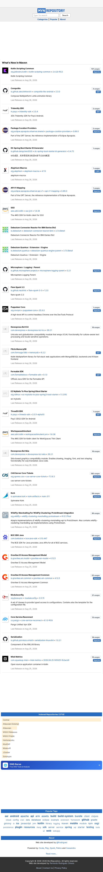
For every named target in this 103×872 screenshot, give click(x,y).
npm (90, 823)
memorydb (34, 352)
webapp (56, 831)
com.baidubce (17, 538)
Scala (41, 848)
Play (47, 848)
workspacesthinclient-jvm (36, 434)
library (49, 823)
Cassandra (71, 848)
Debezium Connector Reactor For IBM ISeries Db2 (33, 227)
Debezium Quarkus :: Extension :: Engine (29, 247)
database (36, 819)
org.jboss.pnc (17, 598)
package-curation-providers (58, 131)
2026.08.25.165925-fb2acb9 (56, 660)
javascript (26, 823)
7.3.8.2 (52, 476)
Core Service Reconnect (22, 617)
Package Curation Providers (23, 128)
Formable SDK (17, 371)
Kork (13, 493)
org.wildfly (15, 516)
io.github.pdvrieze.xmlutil (22, 640)
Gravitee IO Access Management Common (30, 575)
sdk (45, 827)
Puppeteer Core (18, 307)
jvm (34, 823)
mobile (74, 823)
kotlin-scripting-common (40, 72)
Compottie (16, 88)
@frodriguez (61, 842)
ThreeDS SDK (17, 411)
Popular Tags (51, 811)
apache (25, 816)
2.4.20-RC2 (58, 72)
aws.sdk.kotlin (17, 211)
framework (76, 820)
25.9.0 (42, 310)
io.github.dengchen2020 (21, 151)
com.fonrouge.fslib (19, 352)
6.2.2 (43, 352)
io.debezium (16, 231)
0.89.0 (76, 131)
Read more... (51, 854)
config (16, 820)
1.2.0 (46, 290)
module (83, 823)
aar (7, 816)
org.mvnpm (16, 310)
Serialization (16, 637)
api (32, 816)
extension (65, 820)
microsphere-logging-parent (52, 270)
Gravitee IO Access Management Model (29, 555)
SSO (13, 207)
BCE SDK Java (17, 535)
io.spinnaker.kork (18, 496)
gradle (94, 819)
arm (38, 816)
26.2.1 (49, 330)
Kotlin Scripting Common (22, 68)
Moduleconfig (17, 595)
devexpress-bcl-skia (36, 454)
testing (90, 827)
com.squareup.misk (19, 660)
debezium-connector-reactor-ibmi (38, 231)
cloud (9, 820)
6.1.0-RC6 (48, 620)
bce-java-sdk (31, 538)
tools (98, 827)
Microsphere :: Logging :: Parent (25, 267)
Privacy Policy (61, 868)
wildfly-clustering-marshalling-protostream (40, 516)
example (55, 820)
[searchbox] (46, 15)
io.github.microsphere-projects (24, 270)
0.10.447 (43, 538)
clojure (94, 816)
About (63, 19)
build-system (66, 816)
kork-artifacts (34, 496)
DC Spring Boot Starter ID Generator (27, 148)
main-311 (46, 496)
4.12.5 (53, 558)
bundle (79, 816)
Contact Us (48, 868)
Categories (42, 19)
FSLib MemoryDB (18, 349)
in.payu (14, 111)
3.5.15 (41, 598)
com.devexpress (18, 330)
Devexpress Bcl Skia (20, 451)
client (87, 816)
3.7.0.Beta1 (60, 231)
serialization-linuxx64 (44, 640)
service (60, 827)
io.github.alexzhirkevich (21, 91)
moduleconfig (31, 598)
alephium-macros (31, 171)
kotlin (41, 823)
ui (44, 831)
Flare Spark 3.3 (17, 287)
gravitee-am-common (42, 578)
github (86, 819)
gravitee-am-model (39, 558)
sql (75, 827)
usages (95, 69)
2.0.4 (35, 111)
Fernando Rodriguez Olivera (62, 863)
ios (18, 823)
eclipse (46, 820)
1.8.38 (37, 211)
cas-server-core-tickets (36, 476)
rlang (39, 827)
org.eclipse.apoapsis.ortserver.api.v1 (27, 191)
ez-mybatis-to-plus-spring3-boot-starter (40, 394)
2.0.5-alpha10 (38, 414)
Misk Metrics (17, 657)
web (49, 830)
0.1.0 (45, 374)
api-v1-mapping (52, 191)
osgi (96, 823)
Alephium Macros (19, 168)
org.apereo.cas (17, 476)
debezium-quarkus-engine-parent (46, 250)
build (53, 816)
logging (56, 823)
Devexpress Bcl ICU (20, 327)
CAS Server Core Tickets (22, 473)
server (51, 827)
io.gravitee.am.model (20, 558)
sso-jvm (28, 211)
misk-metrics (35, 660)
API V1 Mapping (18, 188)
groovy (8, 823)
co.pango (15, 620)
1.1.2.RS (63, 394)
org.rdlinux (15, 394)
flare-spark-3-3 (35, 290)
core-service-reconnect (31, 620)
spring (69, 827)
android (14, 816)
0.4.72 (71, 151)
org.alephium (16, 171)
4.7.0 (44, 171)
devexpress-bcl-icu (36, 330)
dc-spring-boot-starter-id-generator (50, 151)
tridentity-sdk (25, 111)
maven (65, 823)
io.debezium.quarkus (20, 250)
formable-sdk (35, 374)
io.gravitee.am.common (21, 578)
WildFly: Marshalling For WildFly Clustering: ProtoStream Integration (42, 513)
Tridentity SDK (17, 108)
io (14, 823)
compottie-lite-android (43, 91)
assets (45, 816)
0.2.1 (69, 270)
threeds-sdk (24, 414)
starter (81, 827)
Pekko (59, 848)
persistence (8, 827)
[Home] (51, 12)
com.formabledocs (19, 374)
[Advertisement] (51, 3)
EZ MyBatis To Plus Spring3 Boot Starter (29, 391)
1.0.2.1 (58, 640)
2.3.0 (58, 91)
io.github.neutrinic (18, 290)
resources (30, 827)
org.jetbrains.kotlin (19, 72)
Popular (53, 19)
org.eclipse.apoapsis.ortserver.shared (27, 131)
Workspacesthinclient (21, 431)
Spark (52, 848)
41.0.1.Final (66, 516)
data (28, 820)
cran (22, 820)
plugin (19, 827)
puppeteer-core (30, 310)
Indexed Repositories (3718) (52, 714)
